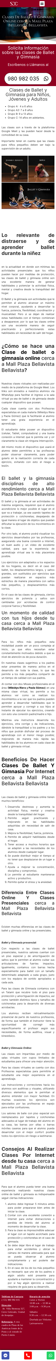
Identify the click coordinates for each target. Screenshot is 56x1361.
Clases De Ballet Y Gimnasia (28, 768)
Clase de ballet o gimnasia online (28, 355)
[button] (42, 3)
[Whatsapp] (50, 1355)
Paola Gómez (37, 687)
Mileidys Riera (17, 687)
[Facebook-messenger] (5, 1355)
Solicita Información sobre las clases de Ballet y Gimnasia (28, 52)
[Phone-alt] (28, 1355)
